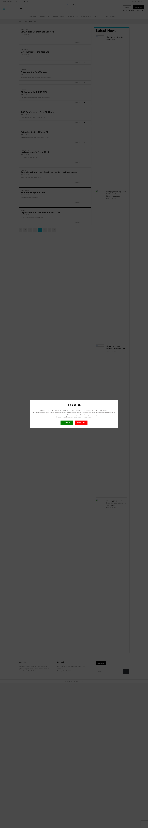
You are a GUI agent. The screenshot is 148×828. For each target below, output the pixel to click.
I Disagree (81, 422)
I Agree (67, 422)
